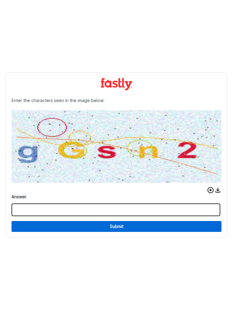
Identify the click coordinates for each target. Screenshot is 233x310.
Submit (116, 226)
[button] (210, 190)
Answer (19, 196)
